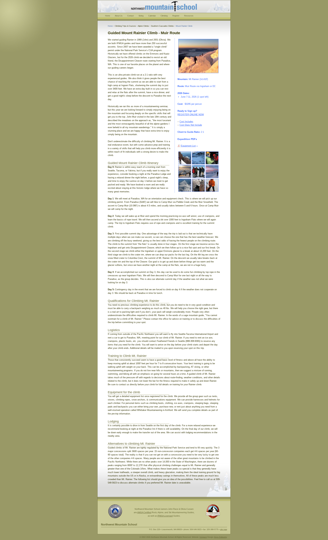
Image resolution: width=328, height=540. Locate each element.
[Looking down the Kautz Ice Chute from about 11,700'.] (198, 158)
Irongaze (203, 537)
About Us (118, 16)
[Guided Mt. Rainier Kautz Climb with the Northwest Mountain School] (212, 171)
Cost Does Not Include (191, 125)
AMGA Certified (144, 512)
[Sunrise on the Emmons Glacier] (184, 171)
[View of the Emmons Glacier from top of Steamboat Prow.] (184, 185)
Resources (188, 16)
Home (107, 16)
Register (175, 16)
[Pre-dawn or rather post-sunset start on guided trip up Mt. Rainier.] (212, 158)
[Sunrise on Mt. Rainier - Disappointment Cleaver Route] (198, 56)
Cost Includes (186, 121)
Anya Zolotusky (220, 537)
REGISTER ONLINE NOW (190, 114)
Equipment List (188, 146)
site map (223, 529)
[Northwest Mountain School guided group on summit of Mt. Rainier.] (198, 171)
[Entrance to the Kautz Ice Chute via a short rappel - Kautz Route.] (184, 158)
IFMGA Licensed (165, 516)
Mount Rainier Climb (184, 26)
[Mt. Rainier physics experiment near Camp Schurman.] (198, 185)
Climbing (164, 16)
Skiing (141, 16)
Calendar (152, 16)
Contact (130, 16)
